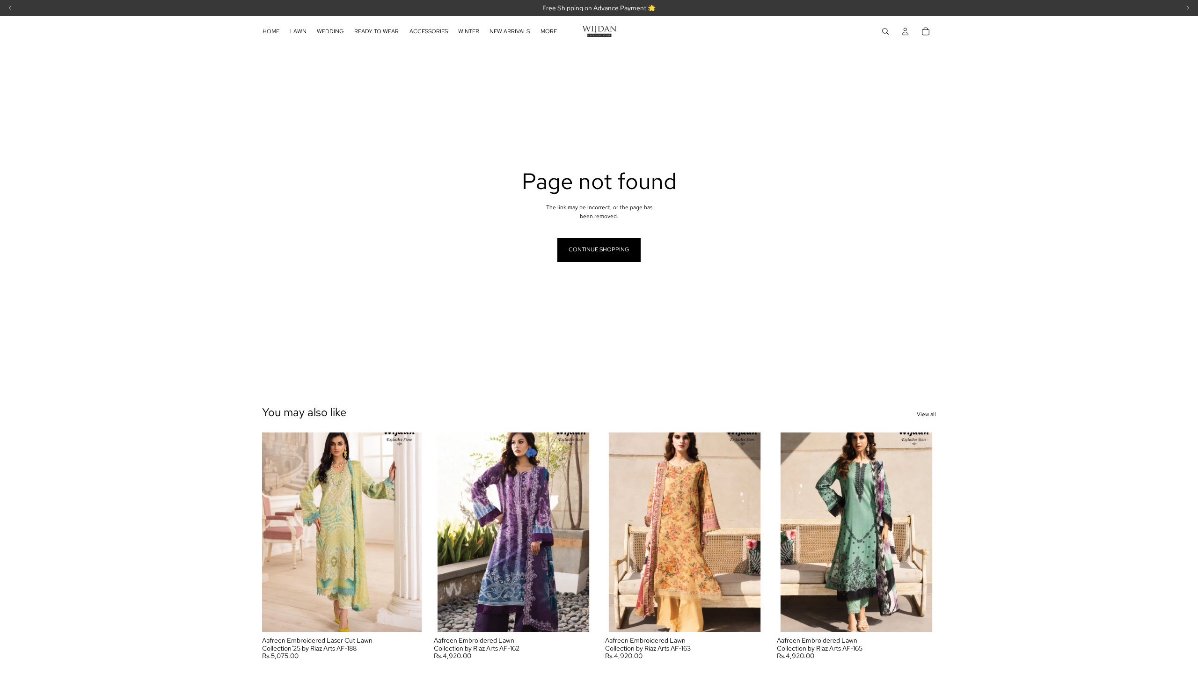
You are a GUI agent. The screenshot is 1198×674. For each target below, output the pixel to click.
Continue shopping (599, 249)
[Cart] (925, 31)
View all (926, 414)
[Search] (885, 31)
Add (415, 617)
